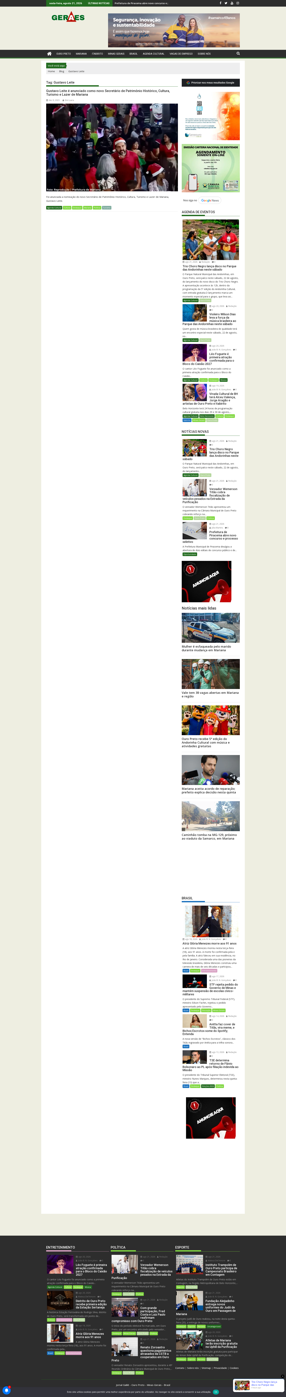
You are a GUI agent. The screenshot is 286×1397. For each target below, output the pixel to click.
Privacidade (220, 1368)
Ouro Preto (205, 300)
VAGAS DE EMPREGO (181, 53)
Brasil (186, 970)
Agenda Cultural (154, 53)
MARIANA (81, 53)
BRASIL (134, 53)
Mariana (87, 207)
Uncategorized (213, 1326)
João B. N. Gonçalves (221, 349)
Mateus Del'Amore (86, 1296)
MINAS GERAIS (116, 53)
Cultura (67, 207)
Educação (206, 1010)
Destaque (77, 207)
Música (223, 380)
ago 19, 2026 (218, 385)
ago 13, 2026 (218, 1052)
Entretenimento (209, 970)
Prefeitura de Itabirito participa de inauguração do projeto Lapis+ (153, 3)
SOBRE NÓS (204, 53)
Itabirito (187, 420)
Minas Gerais (199, 420)
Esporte (180, 1287)
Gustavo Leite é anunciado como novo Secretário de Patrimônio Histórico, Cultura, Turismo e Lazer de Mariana (108, 92)
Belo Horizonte (207, 416)
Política (97, 207)
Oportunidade (190, 554)
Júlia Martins (217, 527)
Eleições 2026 (208, 1086)
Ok (216, 1392)
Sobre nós (193, 1368)
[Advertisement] (211, 867)
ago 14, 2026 (218, 1016)
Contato (179, 1368)
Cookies (234, 1368)
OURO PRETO (63, 53)
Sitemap (206, 1368)
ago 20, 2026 (218, 306)
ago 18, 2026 (191, 939)
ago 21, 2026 (191, 261)
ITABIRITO (97, 53)
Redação (205, 261)
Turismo (106, 207)
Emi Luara (69, 100)
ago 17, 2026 (218, 976)
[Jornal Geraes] (49, 53)
